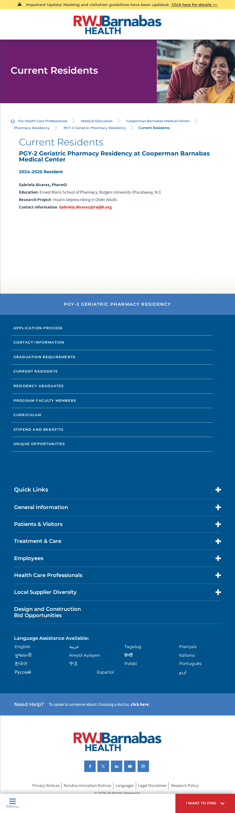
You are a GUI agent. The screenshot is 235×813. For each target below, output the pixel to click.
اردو (182, 672)
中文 (73, 663)
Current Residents (35, 371)
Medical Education (97, 121)
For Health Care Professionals (42, 121)
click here (140, 704)
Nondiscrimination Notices (87, 786)
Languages (124, 786)
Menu (12, 806)
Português (190, 663)
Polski (130, 663)
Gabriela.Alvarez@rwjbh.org (85, 207)
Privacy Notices (46, 786)
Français (188, 646)
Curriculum (27, 415)
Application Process (37, 328)
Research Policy (185, 786)
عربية (74, 646)
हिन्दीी (128, 655)
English (22, 646)
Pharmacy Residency (32, 128)
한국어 (21, 663)
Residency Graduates (38, 386)
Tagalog (132, 646)
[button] (205, 803)
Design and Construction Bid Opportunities (47, 612)
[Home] (118, 24)
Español (105, 672)
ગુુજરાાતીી (23, 655)
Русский (23, 672)
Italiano (187, 655)
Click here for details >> (194, 4)
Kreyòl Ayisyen (84, 655)
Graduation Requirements (44, 357)
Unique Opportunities (39, 444)
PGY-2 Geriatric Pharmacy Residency (95, 128)
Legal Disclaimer (152, 786)
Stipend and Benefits (38, 430)
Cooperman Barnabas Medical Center (158, 121)
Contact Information (38, 342)
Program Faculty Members (44, 401)
